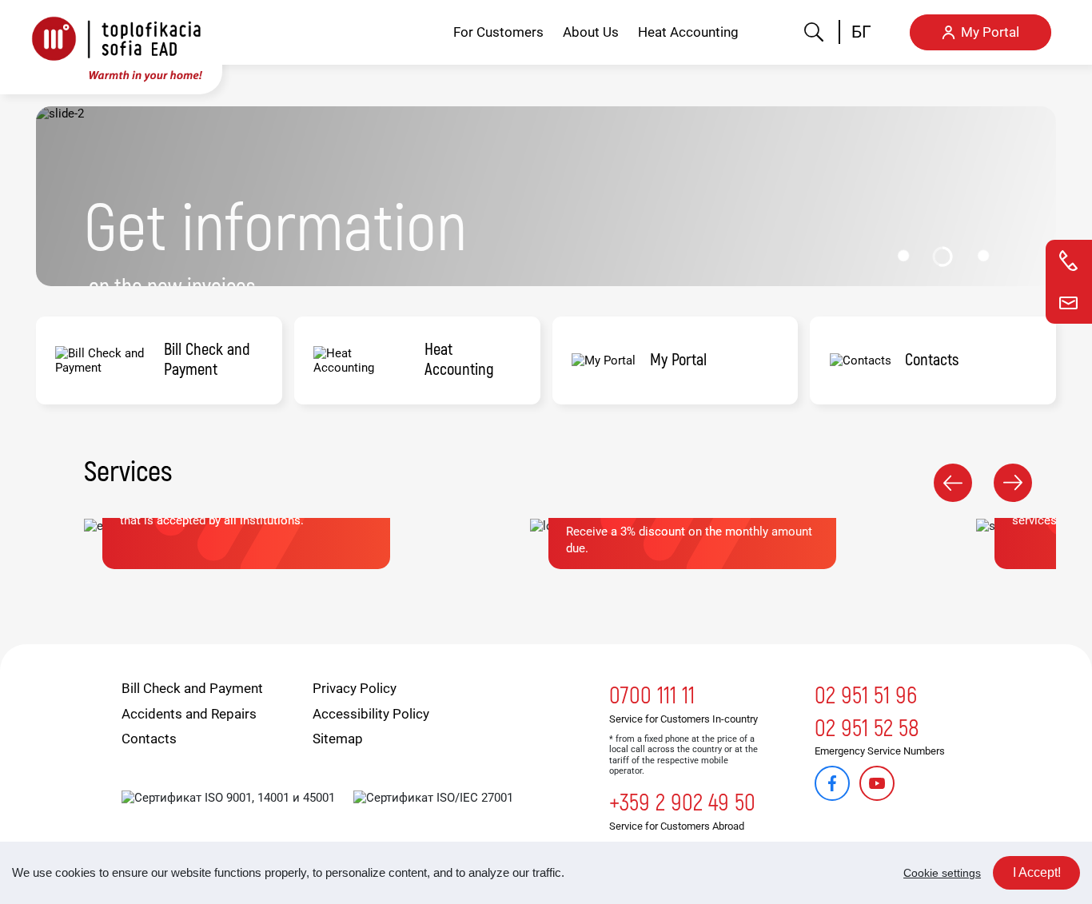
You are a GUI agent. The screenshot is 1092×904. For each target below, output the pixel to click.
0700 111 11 (652, 696)
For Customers (498, 32)
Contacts (149, 739)
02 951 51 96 (866, 696)
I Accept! (1037, 872)
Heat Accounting (688, 32)
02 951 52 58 (867, 728)
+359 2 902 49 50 (682, 803)
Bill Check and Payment (192, 688)
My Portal (990, 32)
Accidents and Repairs (189, 714)
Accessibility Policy (371, 714)
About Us (591, 32)
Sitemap (338, 739)
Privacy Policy (355, 688)
